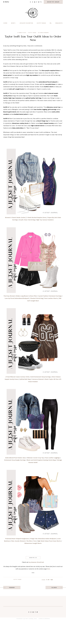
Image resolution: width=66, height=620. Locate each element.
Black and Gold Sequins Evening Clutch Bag (41, 460)
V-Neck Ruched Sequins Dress (36, 217)
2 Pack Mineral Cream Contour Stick (17, 377)
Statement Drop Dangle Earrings (15, 460)
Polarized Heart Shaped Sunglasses (17, 538)
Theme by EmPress (44, 618)
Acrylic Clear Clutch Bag (27, 220)
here (48, 569)
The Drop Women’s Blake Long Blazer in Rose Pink (20, 296)
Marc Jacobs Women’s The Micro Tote (23, 541)
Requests (59, 23)
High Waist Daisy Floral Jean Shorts (49, 541)
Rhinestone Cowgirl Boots (33, 543)
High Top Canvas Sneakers (45, 220)
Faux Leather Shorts (51, 298)
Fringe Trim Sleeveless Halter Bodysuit (43, 538)
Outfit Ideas (41, 23)
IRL (51, 23)
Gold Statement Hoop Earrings (41, 377)
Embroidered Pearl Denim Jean (15, 458)
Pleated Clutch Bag (36, 298)
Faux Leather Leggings (52, 458)
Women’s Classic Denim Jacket (15, 217)
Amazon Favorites (26, 23)
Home (5, 23)
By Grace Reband (43, 32)
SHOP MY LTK (33, 557)
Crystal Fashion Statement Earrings (50, 296)
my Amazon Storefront (36, 562)
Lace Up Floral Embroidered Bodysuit (17, 298)
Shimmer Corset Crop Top (35, 458)
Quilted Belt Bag (25, 379)
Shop (13, 23)
